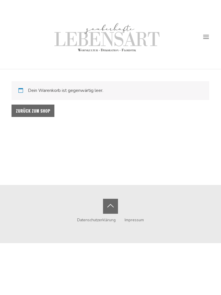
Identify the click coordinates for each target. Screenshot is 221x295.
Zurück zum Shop (33, 111)
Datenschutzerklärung (96, 220)
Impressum (134, 220)
